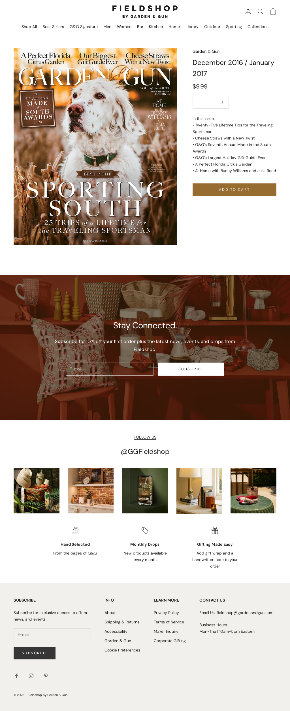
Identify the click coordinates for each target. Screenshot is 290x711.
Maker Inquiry (166, 631)
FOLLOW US (145, 437)
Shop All (29, 26)
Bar (140, 26)
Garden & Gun (206, 51)
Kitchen (156, 26)
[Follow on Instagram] (31, 676)
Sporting (234, 26)
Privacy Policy (166, 612)
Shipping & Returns (122, 622)
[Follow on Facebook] (16, 676)
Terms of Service (169, 622)
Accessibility (116, 631)
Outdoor (212, 26)
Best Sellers (53, 26)
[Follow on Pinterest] (46, 676)
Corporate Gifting (170, 640)
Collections (258, 26)
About (110, 612)
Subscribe (191, 369)
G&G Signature (84, 26)
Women (124, 26)
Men (107, 26)
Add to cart (234, 189)
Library (192, 26)
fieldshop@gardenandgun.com (245, 612)
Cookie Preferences (122, 650)
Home (174, 26)
